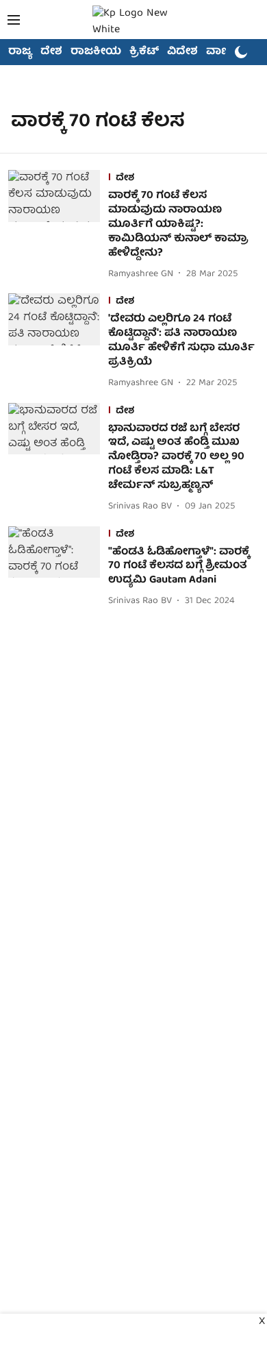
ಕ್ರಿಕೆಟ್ (144, 52)
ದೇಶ (51, 52)
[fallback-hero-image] (58, 226)
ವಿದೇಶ (182, 52)
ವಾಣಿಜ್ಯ (223, 52)
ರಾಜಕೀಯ (96, 52)
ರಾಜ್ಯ (20, 52)
